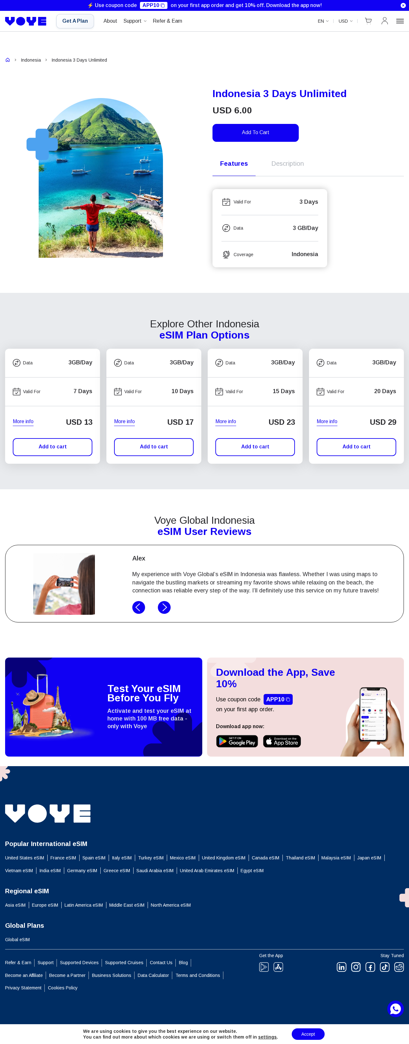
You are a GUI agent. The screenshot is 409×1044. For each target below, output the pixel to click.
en (321, 21)
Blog (183, 962)
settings (267, 1037)
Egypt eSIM (252, 870)
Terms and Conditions (197, 975)
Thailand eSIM (300, 857)
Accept (308, 1034)
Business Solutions (111, 975)
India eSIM (50, 870)
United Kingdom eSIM (223, 857)
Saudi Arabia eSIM (155, 870)
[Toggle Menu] (400, 21)
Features (234, 163)
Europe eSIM (45, 905)
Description (287, 163)
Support (132, 21)
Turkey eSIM (151, 857)
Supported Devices (79, 962)
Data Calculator (153, 975)
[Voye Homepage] (26, 21)
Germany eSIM (82, 870)
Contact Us (161, 962)
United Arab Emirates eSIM (207, 870)
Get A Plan (75, 21)
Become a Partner (67, 975)
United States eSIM (24, 857)
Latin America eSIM (84, 905)
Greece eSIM (117, 870)
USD (343, 21)
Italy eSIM (122, 857)
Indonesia (31, 60)
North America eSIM (171, 905)
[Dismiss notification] (403, 5)
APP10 (151, 5)
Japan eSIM (369, 857)
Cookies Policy (63, 987)
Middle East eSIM (126, 905)
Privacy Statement (23, 987)
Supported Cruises (124, 962)
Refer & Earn (167, 21)
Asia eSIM (15, 905)
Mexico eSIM (183, 857)
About (110, 21)
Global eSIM (17, 939)
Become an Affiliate (24, 975)
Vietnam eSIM (19, 870)
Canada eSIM (265, 857)
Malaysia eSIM (336, 857)
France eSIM (63, 857)
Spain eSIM (93, 857)
